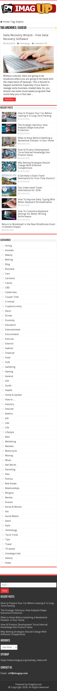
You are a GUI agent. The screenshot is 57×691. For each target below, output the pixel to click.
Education (10, 325)
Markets (9, 446)
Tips (7, 539)
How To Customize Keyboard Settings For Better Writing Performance (33, 214)
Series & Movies (13, 506)
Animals (9, 250)
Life (7, 427)
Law (7, 423)
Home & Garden (13, 395)
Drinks (8, 315)
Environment (12, 334)
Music (8, 460)
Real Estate (11, 483)
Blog (7, 264)
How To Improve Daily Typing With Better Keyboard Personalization (36, 200)
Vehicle (9, 558)
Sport (8, 520)
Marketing (10, 441)
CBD (7, 287)
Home (5, 21)
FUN (7, 362)
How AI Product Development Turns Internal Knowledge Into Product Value (34, 152)
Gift (7, 381)
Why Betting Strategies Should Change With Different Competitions (34, 165)
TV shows (10, 548)
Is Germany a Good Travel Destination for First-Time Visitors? (36, 177)
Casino (8, 283)
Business (9, 269)
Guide (8, 385)
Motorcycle (11, 450)
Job (7, 418)
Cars (7, 273)
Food (7, 357)
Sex (7, 511)
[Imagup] (28, 8)
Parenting (10, 469)
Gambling (10, 367)
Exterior (9, 343)
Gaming (9, 371)
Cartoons (10, 278)
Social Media (11, 516)
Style (7, 525)
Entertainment (12, 329)
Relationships (12, 488)
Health (8, 390)
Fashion (9, 348)
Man (7, 437)
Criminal (9, 301)
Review (8, 497)
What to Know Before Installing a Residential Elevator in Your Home (36, 139)
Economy (10, 320)
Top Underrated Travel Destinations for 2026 (30, 189)
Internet (9, 409)
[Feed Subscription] (56, 28)
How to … (10, 399)
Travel (8, 544)
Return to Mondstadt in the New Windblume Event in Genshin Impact (28, 225)
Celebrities (11, 292)
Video (8, 562)
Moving (9, 455)
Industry (9, 404)
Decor (8, 311)
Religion (9, 492)
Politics (9, 478)
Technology (24, 43)
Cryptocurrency (13, 306)
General (9, 376)
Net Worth (10, 464)
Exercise (9, 339)
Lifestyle (9, 432)
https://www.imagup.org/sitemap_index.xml (24, 660)
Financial (9, 353)
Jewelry (9, 413)
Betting (9, 259)
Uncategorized (12, 553)
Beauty (8, 255)
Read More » (9, 99)
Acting (8, 245)
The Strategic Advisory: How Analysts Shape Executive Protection (33, 128)
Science (9, 502)
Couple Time (12, 297)
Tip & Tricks (11, 534)
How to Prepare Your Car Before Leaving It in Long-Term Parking (35, 114)
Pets (7, 474)
